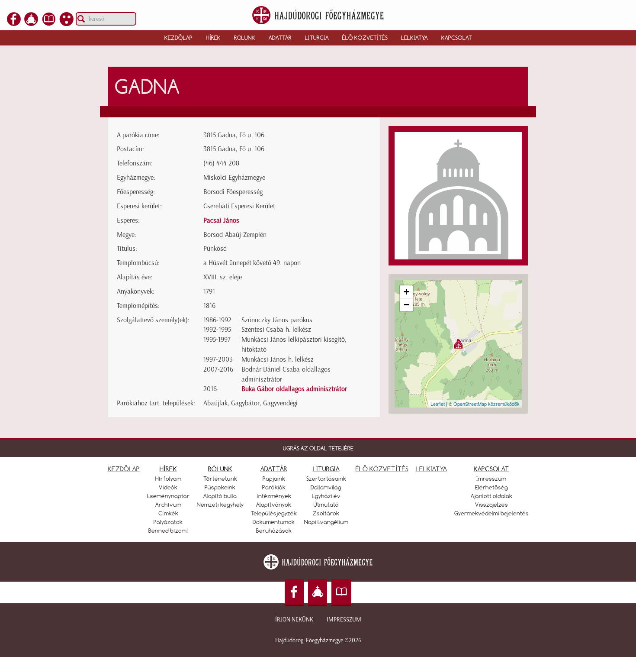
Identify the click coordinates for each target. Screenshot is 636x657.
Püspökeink (220, 487)
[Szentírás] (49, 23)
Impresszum (344, 619)
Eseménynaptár (168, 495)
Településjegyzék (274, 513)
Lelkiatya (414, 37)
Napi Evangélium (326, 521)
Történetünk (220, 478)
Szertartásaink (326, 478)
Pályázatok (168, 521)
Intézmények (274, 495)
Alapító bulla (220, 495)
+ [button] (406, 291)
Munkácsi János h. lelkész (277, 359)
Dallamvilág (326, 487)
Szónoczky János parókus (276, 320)
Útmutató (326, 504)
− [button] (406, 304)
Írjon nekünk (294, 619)
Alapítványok (273, 504)
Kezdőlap (178, 37)
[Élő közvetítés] (31, 23)
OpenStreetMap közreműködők (486, 403)
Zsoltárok (326, 513)
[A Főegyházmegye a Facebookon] (14, 23)
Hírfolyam (168, 478)
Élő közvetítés (365, 37)
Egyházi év (326, 495)
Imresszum (491, 478)
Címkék (168, 513)
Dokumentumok (274, 521)
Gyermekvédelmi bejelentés (491, 513)
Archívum (168, 504)
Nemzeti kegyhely (220, 504)
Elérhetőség (491, 487)
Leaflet (437, 403)
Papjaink (274, 478)
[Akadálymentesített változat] (66, 23)
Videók (168, 487)
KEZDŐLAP (124, 469)
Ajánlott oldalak (491, 495)
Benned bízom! (168, 530)
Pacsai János (221, 220)
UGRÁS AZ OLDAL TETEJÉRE (318, 448)
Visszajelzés (491, 504)
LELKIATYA (431, 469)
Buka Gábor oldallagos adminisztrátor (294, 389)
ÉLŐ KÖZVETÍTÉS (382, 469)
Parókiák (274, 487)
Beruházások (274, 530)
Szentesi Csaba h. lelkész (276, 329)
